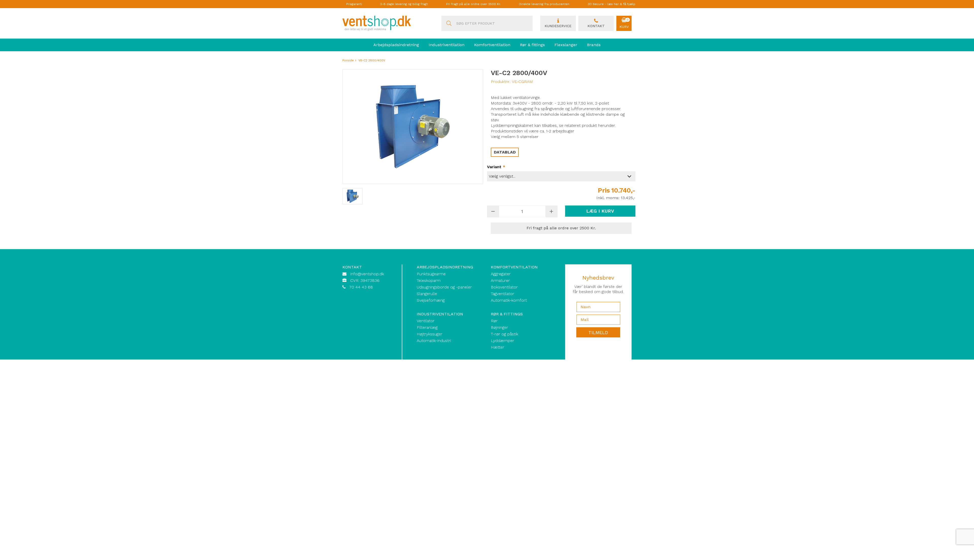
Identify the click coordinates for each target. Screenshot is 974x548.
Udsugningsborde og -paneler (444, 287)
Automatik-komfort (509, 300)
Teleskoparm (429, 280)
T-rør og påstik (504, 334)
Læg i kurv (600, 211)
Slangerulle (427, 293)
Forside (348, 60)
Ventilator (425, 320)
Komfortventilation (492, 44)
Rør (494, 320)
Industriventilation (446, 44)
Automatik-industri (434, 340)
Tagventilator (502, 293)
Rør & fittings (532, 44)
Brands (594, 44)
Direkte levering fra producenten (544, 4)
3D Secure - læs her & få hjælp (611, 4)
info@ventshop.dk (367, 273)
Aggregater (501, 273)
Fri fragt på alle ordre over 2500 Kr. (473, 4)
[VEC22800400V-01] (352, 196)
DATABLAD (505, 152)
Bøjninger (499, 327)
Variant (496, 166)
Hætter (497, 347)
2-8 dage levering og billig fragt (404, 4)
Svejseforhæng (431, 300)
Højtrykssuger (429, 334)
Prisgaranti (354, 4)
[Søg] (449, 23)
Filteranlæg (427, 327)
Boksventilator (504, 287)
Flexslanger (565, 44)
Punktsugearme (431, 273)
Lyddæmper (502, 340)
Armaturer (500, 280)
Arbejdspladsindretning (396, 44)
